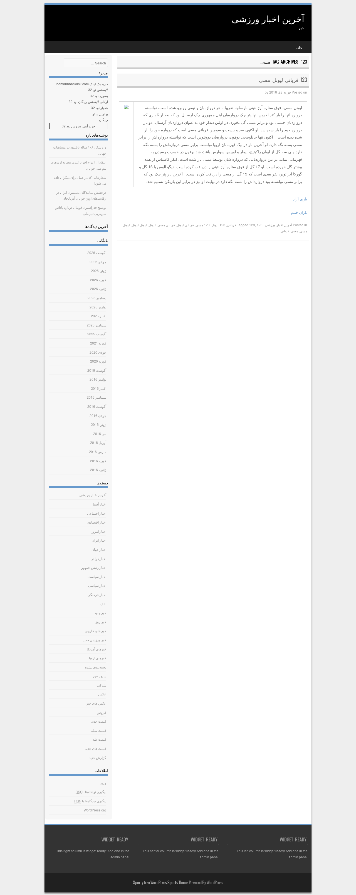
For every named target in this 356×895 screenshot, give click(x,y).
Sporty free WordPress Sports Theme (160, 882)
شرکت (101, 685)
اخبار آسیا (99, 504)
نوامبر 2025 (98, 307)
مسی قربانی (289, 230)
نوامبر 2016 (98, 379)
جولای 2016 (98, 415)
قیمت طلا (99, 739)
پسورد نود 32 (99, 95)
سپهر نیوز (99, 675)
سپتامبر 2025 (96, 325)
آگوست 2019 (96, 370)
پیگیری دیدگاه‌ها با (90, 800)
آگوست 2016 (96, 406)
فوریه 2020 (98, 361)
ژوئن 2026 (98, 270)
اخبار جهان (99, 549)
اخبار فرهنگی (97, 594)
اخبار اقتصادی (96, 522)
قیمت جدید (98, 721)
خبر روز (100, 621)
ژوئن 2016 (98, 424)
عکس (102, 694)
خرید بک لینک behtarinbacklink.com (82, 83)
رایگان (103, 119)
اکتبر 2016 (98, 388)
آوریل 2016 (98, 442)
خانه (299, 47)
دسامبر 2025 (97, 297)
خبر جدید (100, 612)
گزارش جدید (97, 757)
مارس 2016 (97, 451)
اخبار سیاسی (97, 585)
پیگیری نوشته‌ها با (90, 791)
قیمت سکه (98, 730)
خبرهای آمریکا (96, 649)
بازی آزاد (300, 199)
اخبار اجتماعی (96, 513)
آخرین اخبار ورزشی (268, 18)
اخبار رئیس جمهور (93, 567)
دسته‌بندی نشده (95, 667)
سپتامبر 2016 (96, 397)
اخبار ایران (99, 540)
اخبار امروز (98, 531)
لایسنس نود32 (98, 89)
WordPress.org (95, 810)
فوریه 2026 (98, 279)
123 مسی (203, 224)
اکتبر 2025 (98, 315)
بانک (103, 603)
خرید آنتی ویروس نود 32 (78, 126)
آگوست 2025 (96, 333)
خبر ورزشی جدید (94, 639)
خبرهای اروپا (97, 657)
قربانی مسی (166, 224)
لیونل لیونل (139, 224)
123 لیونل (218, 224)
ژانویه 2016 (98, 469)
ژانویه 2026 (98, 288)
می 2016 (99, 433)
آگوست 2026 (96, 252)
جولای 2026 (98, 261)
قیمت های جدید (95, 748)
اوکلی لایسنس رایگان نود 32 (88, 101)
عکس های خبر (96, 703)
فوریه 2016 (98, 460)
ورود (103, 782)
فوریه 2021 (98, 343)
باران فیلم (299, 212)
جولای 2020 (98, 352)
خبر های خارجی (95, 630)
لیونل (152, 224)
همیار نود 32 (99, 107)
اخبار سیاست (97, 576)
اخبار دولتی (98, 558)
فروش (101, 712)
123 (252, 224)
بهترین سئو (100, 113)
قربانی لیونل (185, 224)
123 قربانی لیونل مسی (283, 80)
